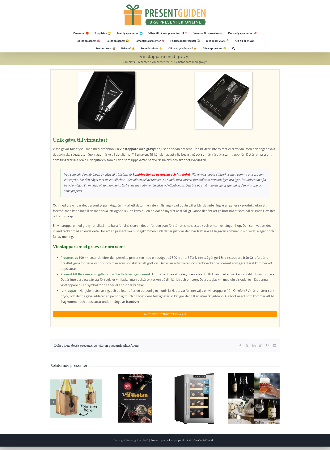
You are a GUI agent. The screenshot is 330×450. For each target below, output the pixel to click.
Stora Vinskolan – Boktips (135, 398)
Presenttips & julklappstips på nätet (171, 440)
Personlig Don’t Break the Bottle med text (76, 398)
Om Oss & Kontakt (203, 440)
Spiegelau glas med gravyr (253, 398)
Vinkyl (194, 398)
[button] (233, 48)
